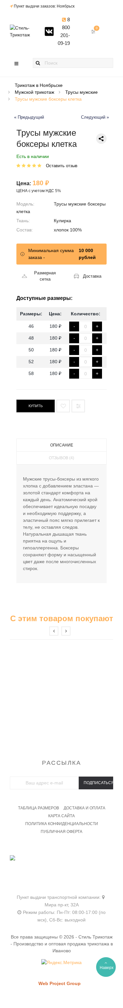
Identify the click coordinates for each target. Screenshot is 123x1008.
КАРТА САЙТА (61, 816)
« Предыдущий (29, 117)
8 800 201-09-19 (64, 31)
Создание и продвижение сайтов (70, 989)
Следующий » (95, 117)
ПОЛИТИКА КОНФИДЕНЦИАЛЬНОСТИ (61, 823)
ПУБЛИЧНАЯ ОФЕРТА (61, 831)
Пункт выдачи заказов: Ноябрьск (44, 6)
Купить (36, 406)
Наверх (106, 967)
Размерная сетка (45, 276)
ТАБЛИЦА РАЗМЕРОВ (38, 808)
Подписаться (98, 783)
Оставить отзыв (61, 165)
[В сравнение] (78, 406)
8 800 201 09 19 (61, 867)
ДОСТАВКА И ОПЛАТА (84, 808)
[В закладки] (63, 406)
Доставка (92, 276)
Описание (61, 445)
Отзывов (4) (61, 458)
